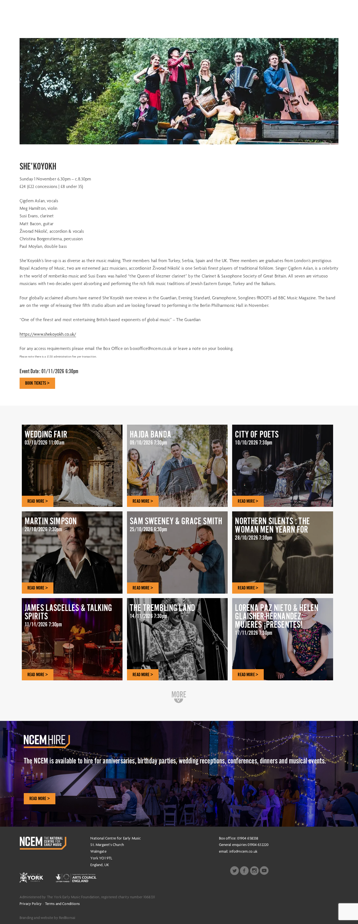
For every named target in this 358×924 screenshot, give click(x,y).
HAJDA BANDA (150, 437)
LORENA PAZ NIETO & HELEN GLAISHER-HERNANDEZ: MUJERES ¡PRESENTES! (276, 619)
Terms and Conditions (62, 903)
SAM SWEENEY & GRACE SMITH (176, 524)
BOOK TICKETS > (37, 383)
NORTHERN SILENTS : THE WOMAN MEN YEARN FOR (272, 528)
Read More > (39, 798)
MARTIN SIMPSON (51, 524)
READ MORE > (37, 501)
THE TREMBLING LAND (162, 611)
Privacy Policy (31, 903)
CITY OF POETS (257, 437)
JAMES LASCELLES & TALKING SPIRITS (68, 615)
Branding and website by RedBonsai (47, 917)
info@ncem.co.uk (243, 851)
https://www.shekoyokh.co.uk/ (48, 334)
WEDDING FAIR (46, 437)
